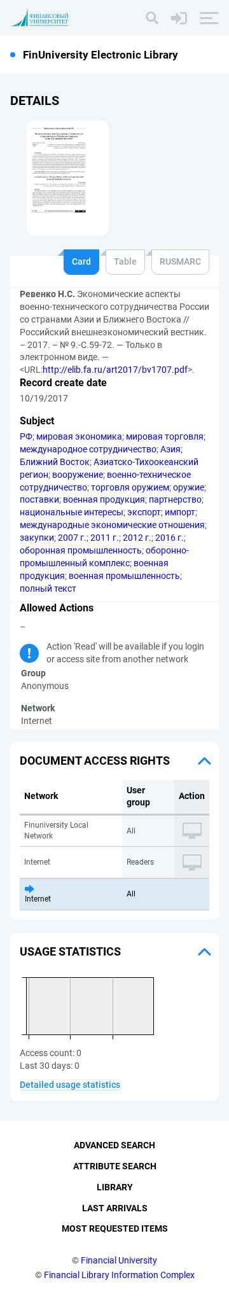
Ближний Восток (55, 462)
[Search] (152, 17)
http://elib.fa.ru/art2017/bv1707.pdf (115, 370)
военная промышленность (124, 576)
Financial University (119, 1260)
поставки (39, 499)
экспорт (144, 512)
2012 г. (137, 537)
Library (115, 1187)
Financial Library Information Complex (119, 1275)
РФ (26, 436)
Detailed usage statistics (70, 1085)
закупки (37, 537)
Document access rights (95, 760)
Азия (170, 449)
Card (81, 261)
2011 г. (104, 537)
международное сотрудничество (88, 449)
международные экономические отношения (112, 525)
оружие (188, 487)
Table (125, 261)
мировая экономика (79, 436)
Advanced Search (114, 1145)
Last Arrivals (115, 1208)
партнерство (175, 499)
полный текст (48, 588)
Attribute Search (114, 1166)
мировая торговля (165, 436)
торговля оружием (130, 487)
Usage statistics (70, 951)
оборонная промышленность (81, 550)
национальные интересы (71, 512)
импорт (180, 512)
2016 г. (169, 537)
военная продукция (104, 499)
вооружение (77, 475)
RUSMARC (180, 261)
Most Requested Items (115, 1228)
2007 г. (72, 537)
